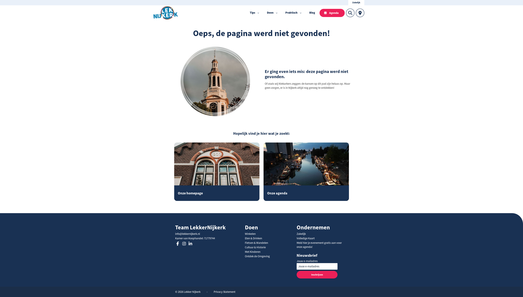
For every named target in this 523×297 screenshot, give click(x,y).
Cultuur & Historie (255, 247)
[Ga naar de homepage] (166, 12)
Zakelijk (356, 2)
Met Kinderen (252, 252)
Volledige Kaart (306, 238)
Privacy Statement (224, 292)
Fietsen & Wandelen (256, 243)
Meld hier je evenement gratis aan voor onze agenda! (319, 245)
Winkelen (250, 234)
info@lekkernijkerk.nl (187, 234)
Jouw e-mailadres (307, 261)
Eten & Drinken (253, 238)
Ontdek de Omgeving (257, 256)
